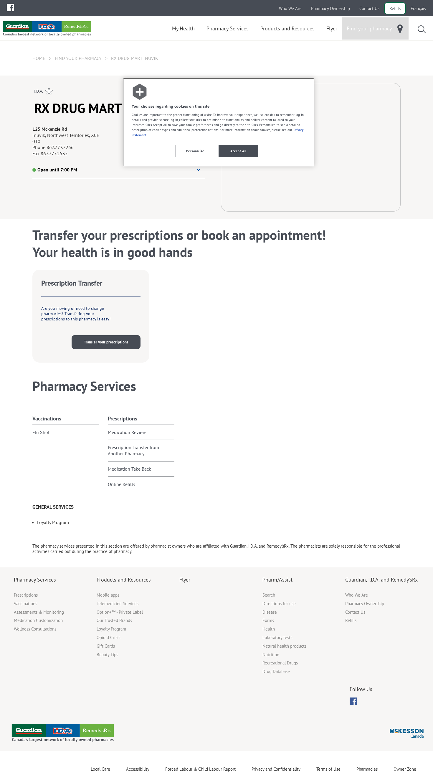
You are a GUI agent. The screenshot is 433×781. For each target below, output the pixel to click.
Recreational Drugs (280, 663)
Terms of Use (328, 769)
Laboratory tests (277, 637)
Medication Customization (38, 620)
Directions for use (279, 603)
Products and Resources (124, 579)
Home (38, 58)
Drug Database (276, 671)
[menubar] (10, 7)
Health (268, 629)
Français (418, 8)
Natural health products (284, 646)
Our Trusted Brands (114, 620)
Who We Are (290, 8)
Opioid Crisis (108, 637)
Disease (269, 612)
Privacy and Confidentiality (276, 769)
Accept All (238, 151)
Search (268, 595)
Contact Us (369, 8)
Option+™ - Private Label (120, 612)
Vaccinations (46, 418)
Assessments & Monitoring (39, 612)
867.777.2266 (60, 147)
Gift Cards (106, 646)
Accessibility (137, 769)
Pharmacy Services (35, 579)
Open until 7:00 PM (57, 170)
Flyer (184, 579)
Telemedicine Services (117, 603)
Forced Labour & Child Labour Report (200, 769)
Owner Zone (405, 769)
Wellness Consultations (35, 629)
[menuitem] (10, 7)
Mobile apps (108, 595)
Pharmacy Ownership (330, 8)
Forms (268, 620)
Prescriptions (122, 418)
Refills (395, 8)
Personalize (195, 151)
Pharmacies (367, 769)
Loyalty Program (111, 629)
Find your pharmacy (78, 58)
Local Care (100, 769)
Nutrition (270, 654)
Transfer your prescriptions (106, 342)
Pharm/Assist (277, 579)
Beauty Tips (107, 654)
